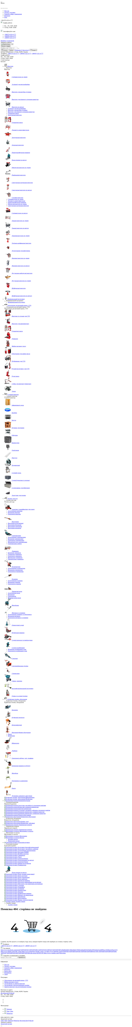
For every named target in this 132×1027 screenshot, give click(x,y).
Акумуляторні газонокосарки (17, 537)
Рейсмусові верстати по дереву (17, 204)
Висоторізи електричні (15, 526)
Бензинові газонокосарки (15, 539)
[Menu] (1, 8)
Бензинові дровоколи (14, 553)
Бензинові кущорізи (14, 582)
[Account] (7, 8)
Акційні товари (12, 904)
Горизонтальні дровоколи (16, 559)
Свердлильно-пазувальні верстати (18, 205)
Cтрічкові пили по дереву (16, 199)
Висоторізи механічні (14, 528)
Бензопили (11, 594)
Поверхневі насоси (14, 841)
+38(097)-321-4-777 (10, 37)
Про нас (6, 11)
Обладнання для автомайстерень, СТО (16, 980)
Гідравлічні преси (13, 113)
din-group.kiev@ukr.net (7, 993)
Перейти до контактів (7, 40)
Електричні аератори (14, 514)
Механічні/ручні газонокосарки (17, 542)
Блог (5, 17)
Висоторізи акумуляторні (15, 523)
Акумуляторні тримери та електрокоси (20, 614)
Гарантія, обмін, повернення (13, 14)
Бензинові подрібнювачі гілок (17, 649)
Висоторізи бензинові (14, 525)
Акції (6, 974)
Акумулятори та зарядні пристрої (14, 983)
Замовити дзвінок (6, 42)
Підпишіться (21, 957)
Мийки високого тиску (11, 982)
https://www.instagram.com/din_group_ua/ (34, 951)
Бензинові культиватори (15, 570)
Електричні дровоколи (15, 556)
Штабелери (11, 735)
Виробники (7, 972)
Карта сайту (8, 971)
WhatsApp (9, 1013)
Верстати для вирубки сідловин (17, 110)
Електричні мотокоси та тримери (18, 617)
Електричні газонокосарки (16, 540)
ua (9, 44)
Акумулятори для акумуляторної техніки (16, 985)
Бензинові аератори (14, 512)
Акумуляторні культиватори (16, 568)
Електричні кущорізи (14, 584)
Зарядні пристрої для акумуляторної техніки (17, 987)
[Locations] (5, 8)
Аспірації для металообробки (17, 108)
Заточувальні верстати (15, 115)
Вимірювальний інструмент (16, 302)
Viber (8, 1011)
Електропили (12, 596)
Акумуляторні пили (14, 593)
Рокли (10, 734)
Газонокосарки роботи (15, 543)
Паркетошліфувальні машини (17, 202)
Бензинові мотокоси (14, 616)
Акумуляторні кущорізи (15, 580)
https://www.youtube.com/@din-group (55, 953)
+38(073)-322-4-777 (10, 34)
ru (12, 44)
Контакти (7, 15)
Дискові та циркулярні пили (16, 201)
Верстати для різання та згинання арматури (21, 112)
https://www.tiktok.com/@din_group (11, 951)
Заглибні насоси (13, 839)
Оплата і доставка (9, 12)
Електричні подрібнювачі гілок (17, 651)
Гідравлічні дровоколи (15, 554)
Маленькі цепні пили (14, 598)
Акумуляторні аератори (15, 511)
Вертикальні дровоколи (15, 557)
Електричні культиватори (16, 571)
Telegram (9, 1009)
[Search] (3, 8)
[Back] (5, 68)
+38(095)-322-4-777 (10, 36)
